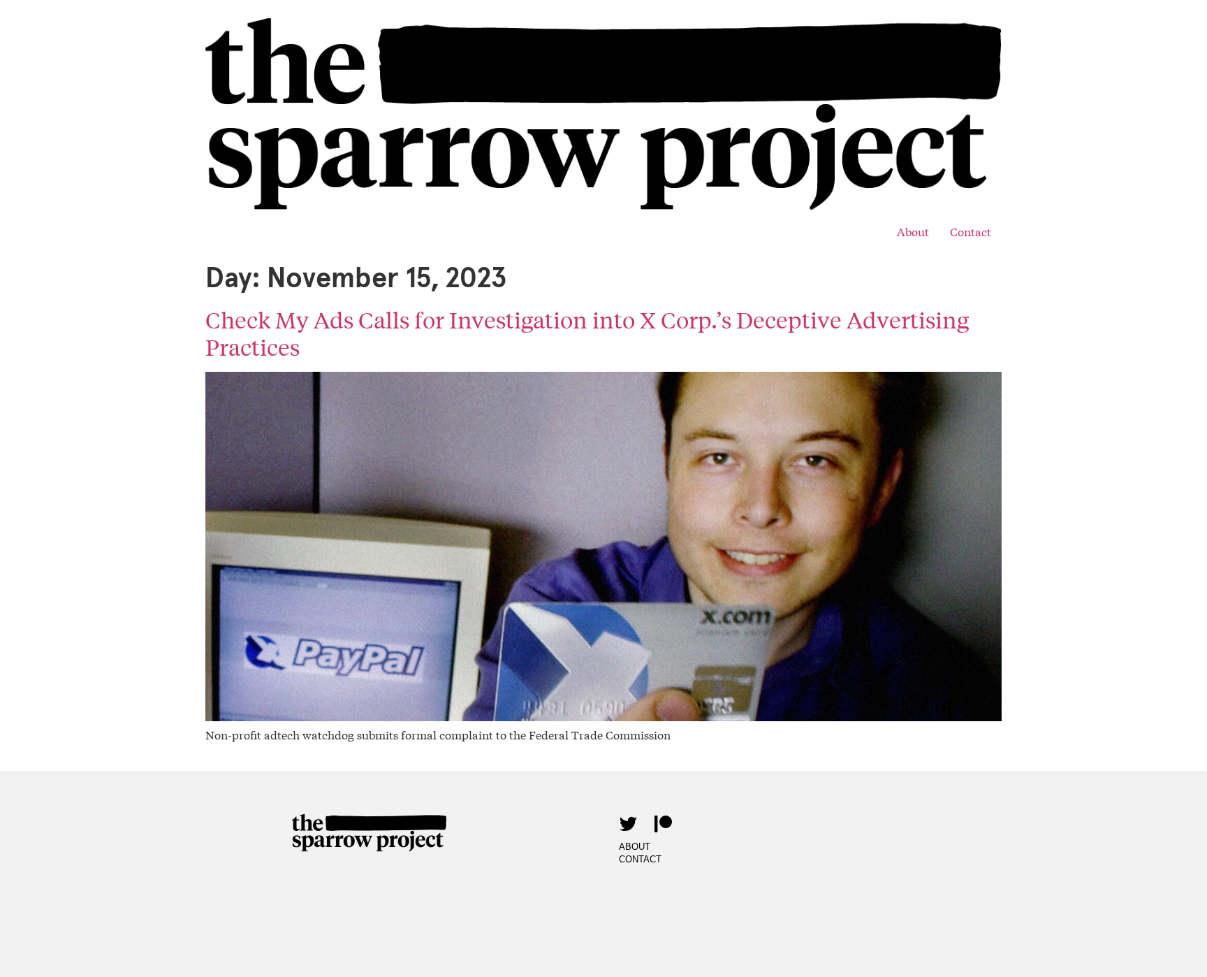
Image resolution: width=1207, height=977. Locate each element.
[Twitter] (627, 823)
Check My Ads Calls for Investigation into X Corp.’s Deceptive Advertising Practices (587, 333)
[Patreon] (662, 823)
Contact (970, 231)
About (913, 231)
